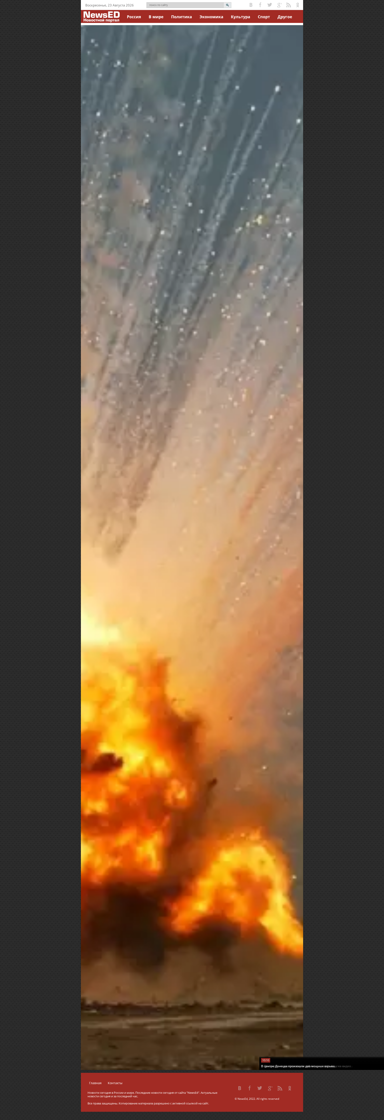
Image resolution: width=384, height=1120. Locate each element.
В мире (156, 16)
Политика (181, 16)
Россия (134, 16)
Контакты (115, 1083)
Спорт (264, 16)
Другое (285, 16)
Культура (240, 16)
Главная (95, 1083)
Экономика (211, 16)
